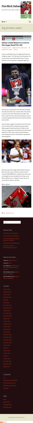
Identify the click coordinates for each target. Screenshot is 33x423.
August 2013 (6, 366)
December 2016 (7, 334)
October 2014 (6, 353)
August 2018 (6, 318)
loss (7, 49)
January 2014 (6, 358)
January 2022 (6, 294)
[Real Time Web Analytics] (3, 422)
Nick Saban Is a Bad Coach (20, 48)
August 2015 (6, 345)
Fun (4, 377)
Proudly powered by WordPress (16, 417)
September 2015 (7, 342)
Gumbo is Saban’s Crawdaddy (10, 236)
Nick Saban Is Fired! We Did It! (10, 233)
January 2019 (6, 310)
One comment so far (8, 213)
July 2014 (5, 356)
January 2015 (6, 350)
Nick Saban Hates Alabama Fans (11, 243)
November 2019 (7, 305)
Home (9, 263)
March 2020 (6, 302)
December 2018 (7, 313)
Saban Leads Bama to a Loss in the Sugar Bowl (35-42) (15, 44)
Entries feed (6, 402)
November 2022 (7, 292)
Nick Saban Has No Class (9, 383)
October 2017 (6, 326)
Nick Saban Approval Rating (10, 380)
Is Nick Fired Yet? (12, 260)
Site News (5, 388)
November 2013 (7, 364)
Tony (16, 49)
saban (10, 49)
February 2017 (7, 329)
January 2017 (6, 332)
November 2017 (7, 324)
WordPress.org (7, 407)
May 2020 (5, 300)
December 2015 (7, 337)
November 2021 (7, 297)
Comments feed (7, 404)
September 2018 (7, 316)
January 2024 (6, 289)
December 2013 (7, 361)
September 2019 (7, 308)
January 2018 (6, 321)
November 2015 (7, 340)
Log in (4, 399)
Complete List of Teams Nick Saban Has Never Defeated (11, 267)
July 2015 (5, 348)
